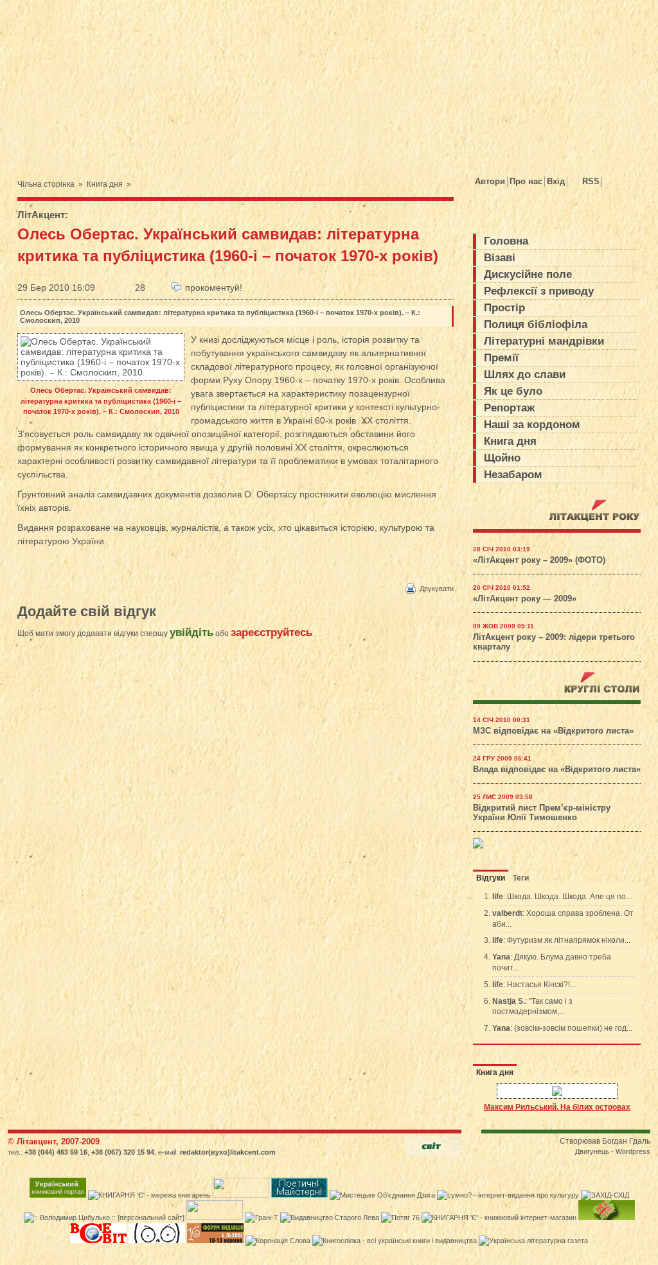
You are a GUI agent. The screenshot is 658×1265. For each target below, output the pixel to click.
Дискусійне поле (528, 274)
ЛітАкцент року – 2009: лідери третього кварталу (554, 642)
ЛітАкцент (41, 214)
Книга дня (105, 184)
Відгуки (490, 877)
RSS (591, 181)
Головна (506, 241)
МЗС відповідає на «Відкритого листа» (553, 731)
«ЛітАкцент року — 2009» (524, 598)
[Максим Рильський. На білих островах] (557, 1092)
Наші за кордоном (532, 424)
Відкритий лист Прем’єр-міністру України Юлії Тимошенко (541, 813)
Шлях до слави (524, 374)
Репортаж (509, 408)
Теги (521, 877)
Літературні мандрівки (544, 341)
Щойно (502, 458)
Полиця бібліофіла (535, 324)
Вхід (556, 181)
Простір (504, 308)
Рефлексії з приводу (539, 291)
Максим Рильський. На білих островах (557, 1107)
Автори (490, 181)
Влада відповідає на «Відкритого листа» (557, 769)
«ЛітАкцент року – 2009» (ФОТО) (539, 560)
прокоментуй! (213, 287)
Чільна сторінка (46, 184)
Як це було (513, 391)
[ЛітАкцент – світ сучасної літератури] (132, 79)
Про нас (526, 181)
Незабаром (513, 475)
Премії (501, 358)
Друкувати (437, 588)
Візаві (499, 258)
